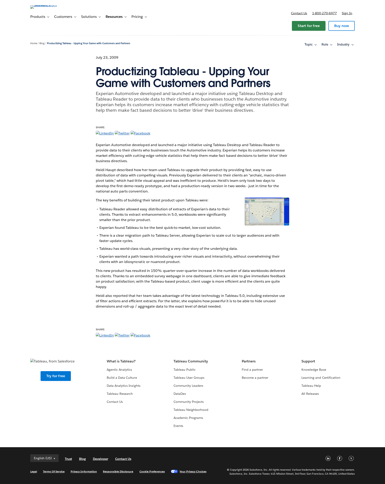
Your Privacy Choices (193, 471)
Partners (249, 361)
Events (178, 426)
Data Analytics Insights (123, 386)
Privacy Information (84, 471)
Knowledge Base (313, 370)
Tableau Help (311, 386)
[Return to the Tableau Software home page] (49, 5)
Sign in (347, 13)
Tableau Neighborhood (191, 410)
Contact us (299, 13)
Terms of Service (54, 471)
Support (308, 361)
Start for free (309, 25)
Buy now (341, 25)
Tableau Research (120, 394)
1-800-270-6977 (324, 13)
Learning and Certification (320, 378)
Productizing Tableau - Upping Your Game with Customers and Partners (88, 43)
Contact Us (115, 402)
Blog (42, 43)
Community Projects (189, 402)
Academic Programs (188, 418)
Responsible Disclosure (118, 471)
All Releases (310, 394)
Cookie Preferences (152, 471)
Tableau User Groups (189, 378)
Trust (68, 459)
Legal (33, 471)
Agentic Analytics (119, 370)
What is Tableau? (121, 361)
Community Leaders (188, 386)
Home (33, 43)
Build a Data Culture (122, 378)
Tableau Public (185, 370)
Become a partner (255, 378)
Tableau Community (191, 361)
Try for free (55, 376)
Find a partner (252, 370)
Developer (100, 459)
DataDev (180, 394)
